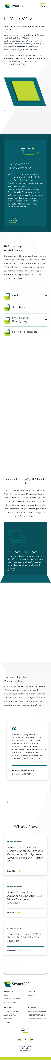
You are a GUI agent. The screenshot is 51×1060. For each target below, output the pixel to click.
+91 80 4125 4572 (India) (37, 1011)
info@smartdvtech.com (37, 1019)
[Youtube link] (31, 1039)
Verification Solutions (12, 999)
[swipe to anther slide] (8, 570)
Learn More (12, 220)
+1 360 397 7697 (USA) (36, 1015)
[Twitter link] (25, 1039)
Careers (7, 1022)
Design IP (7, 995)
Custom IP (32, 995)
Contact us (25, 1030)
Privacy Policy (25, 1050)
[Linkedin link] (19, 1039)
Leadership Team (10, 1015)
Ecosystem (8, 1019)
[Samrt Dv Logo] (14, 6)
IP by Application (10, 1002)
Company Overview (11, 1011)
